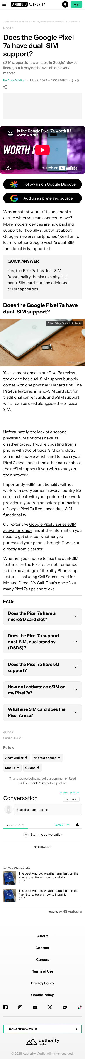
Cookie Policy (42, 995)
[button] (42, 4)
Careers (42, 959)
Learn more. (74, 22)
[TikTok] (79, 1007)
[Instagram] (20, 1007)
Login (76, 4)
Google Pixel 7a (12, 737)
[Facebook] (5, 1007)
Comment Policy (34, 783)
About (42, 936)
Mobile (8, 28)
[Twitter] (50, 1007)
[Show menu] (4, 4)
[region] (42, 853)
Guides (8, 732)
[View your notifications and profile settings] (77, 824)
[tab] (15, 824)
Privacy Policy (42, 983)
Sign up (74, 792)
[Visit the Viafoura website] (72, 911)
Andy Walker (16, 80)
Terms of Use (42, 971)
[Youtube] (35, 1007)
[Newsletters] (65, 1007)
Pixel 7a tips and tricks (34, 589)
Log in (64, 792)
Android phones (47, 758)
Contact (42, 947)
